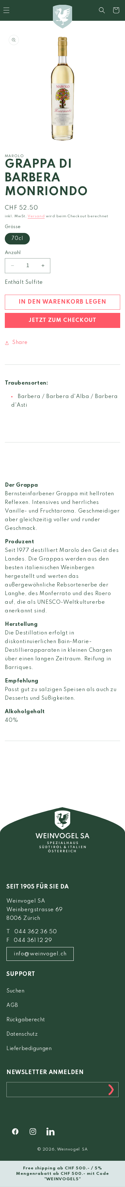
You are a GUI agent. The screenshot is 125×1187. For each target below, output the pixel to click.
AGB (12, 1005)
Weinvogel (68, 1149)
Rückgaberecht (25, 1020)
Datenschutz (22, 1034)
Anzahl (13, 253)
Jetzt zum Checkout (62, 320)
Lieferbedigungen (29, 1048)
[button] (102, 10)
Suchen (15, 991)
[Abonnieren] (111, 1089)
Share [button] (20, 342)
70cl (17, 238)
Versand (36, 216)
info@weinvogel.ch (40, 954)
